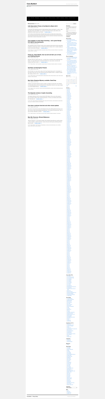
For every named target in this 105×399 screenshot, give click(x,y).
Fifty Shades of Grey (41, 100)
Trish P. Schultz (69, 383)
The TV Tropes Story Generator (71, 333)
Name (67, 29)
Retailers (66, 17)
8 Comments (44, 36)
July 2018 (68, 181)
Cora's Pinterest (69, 280)
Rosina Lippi (68, 375)
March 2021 (68, 150)
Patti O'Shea (68, 372)
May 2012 (68, 254)
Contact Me (42, 17)
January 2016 (69, 211)
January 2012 (69, 258)
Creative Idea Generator (70, 325)
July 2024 (68, 111)
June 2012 (68, 253)
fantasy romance (58, 33)
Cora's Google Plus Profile (70, 277)
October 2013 (69, 237)
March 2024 (68, 115)
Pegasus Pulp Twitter (70, 291)
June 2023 (68, 124)
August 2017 (68, 192)
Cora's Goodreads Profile (70, 276)
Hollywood (50, 100)
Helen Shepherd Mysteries (46, 88)
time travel (59, 35)
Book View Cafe (69, 301)
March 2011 (68, 268)
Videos (29, 19)
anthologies (42, 33)
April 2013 (68, 243)
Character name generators (70, 324)
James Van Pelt (69, 359)
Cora (37, 27)
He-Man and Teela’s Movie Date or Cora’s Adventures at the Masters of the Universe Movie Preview (71, 53)
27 (73, 83)
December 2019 (69, 165)
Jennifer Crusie (69, 363)
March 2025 (68, 103)
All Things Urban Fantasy (70, 299)
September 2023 (69, 121)
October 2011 (69, 261)
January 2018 (69, 187)
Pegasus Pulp (69, 290)
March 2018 (68, 185)
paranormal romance (59, 34)
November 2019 (69, 166)
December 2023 (69, 118)
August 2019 (68, 169)
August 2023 (68, 122)
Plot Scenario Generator (70, 330)
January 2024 (69, 117)
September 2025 (69, 98)
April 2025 (68, 102)
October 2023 (69, 120)
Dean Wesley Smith (69, 356)
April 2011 (68, 267)
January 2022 (69, 140)
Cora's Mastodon (69, 279)
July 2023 (68, 123)
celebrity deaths (45, 75)
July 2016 (68, 205)
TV (33, 49)
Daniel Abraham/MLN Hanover (71, 354)
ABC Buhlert (68, 275)
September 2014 (69, 226)
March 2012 (68, 256)
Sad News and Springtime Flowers (37, 68)
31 (68, 84)
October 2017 (69, 190)
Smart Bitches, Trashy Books (71, 312)
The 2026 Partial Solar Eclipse (71, 39)
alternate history (38, 33)
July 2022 (68, 134)
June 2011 (68, 265)
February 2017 (69, 198)
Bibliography (37, 17)
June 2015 (68, 218)
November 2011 (69, 260)
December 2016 (69, 200)
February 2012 (69, 257)
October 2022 (69, 131)
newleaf (68, 344)
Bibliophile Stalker (69, 300)
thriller (31, 125)
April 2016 (68, 208)
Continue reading (48, 32)
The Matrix (33, 101)
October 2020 (69, 155)
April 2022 (68, 137)
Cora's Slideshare (69, 281)
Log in (68, 390)
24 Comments (41, 101)
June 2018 (68, 182)
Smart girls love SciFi (70, 313)
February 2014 (69, 233)
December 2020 (69, 153)
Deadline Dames (69, 355)
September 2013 (69, 238)
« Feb (67, 85)
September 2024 (69, 109)
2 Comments (59, 63)
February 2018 (69, 186)
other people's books (53, 34)
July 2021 (68, 146)
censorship (39, 63)
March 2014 (68, 232)
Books (32, 33)
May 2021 (68, 148)
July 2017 (68, 193)
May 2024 (68, 113)
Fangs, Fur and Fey (69, 304)
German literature (53, 75)
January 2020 (69, 164)
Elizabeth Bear (69, 357)
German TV (56, 49)
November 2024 (69, 107)
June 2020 (68, 159)
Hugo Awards (61, 49)
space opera (48, 35)
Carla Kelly (68, 351)
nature (57, 75)
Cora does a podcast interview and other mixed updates (43, 105)
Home (29, 17)
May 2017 (68, 195)
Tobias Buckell (69, 381)
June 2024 (68, 112)
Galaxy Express (69, 305)
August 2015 (68, 216)
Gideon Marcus (69, 58)
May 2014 (68, 230)
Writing (34, 63)
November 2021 (69, 142)
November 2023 (69, 119)
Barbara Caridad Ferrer (70, 349)
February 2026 (69, 93)
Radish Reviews (69, 309)
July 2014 (68, 228)
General (34, 75)
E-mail (67, 31)
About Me (32, 17)
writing (34, 125)
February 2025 (69, 104)
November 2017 (69, 189)
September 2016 (69, 203)
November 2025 (69, 96)
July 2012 (68, 252)
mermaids (42, 34)
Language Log (69, 339)
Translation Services (72, 17)
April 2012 (68, 255)
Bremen (40, 113)
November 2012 (69, 248)
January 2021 (69, 152)
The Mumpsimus (69, 316)
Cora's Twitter (69, 283)
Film (31, 100)
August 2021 (68, 145)
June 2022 (68, 135)
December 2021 (69, 141)
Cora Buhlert (32, 4)
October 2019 (69, 167)
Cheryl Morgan (69, 353)
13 (73, 80)
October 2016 (69, 202)
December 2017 (69, 188)
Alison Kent (68, 347)
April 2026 (68, 91)
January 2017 (69, 199)
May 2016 (68, 207)
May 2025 (68, 101)
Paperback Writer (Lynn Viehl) (71, 370)
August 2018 (68, 180)
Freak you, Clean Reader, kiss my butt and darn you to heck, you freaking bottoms (44, 55)
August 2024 (68, 110)
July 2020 (68, 158)
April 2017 (68, 196)
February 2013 (69, 245)
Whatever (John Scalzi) (70, 384)
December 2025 (69, 95)
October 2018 (69, 178)
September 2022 (69, 132)
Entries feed (68, 391)
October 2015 (69, 214)
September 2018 (69, 179)
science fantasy (36, 35)
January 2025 (69, 105)
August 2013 (68, 239)
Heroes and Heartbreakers (70, 306)
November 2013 (69, 236)
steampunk (51, 35)
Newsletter (62, 17)
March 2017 (68, 197)
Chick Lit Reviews (69, 302)
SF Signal (68, 311)
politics (32, 50)
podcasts (29, 50)
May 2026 (68, 90)
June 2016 (68, 206)
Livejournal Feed (69, 287)
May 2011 (68, 266)
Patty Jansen (68, 373)
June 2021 (68, 147)
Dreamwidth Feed (69, 285)
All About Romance (69, 298)
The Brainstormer (69, 332)
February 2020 (69, 163)
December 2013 (69, 235)
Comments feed (69, 392)
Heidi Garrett (68, 358)
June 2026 (68, 89)
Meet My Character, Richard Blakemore (38, 117)
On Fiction (68, 308)
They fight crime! (69, 334)
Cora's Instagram (69, 278)
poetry (62, 75)
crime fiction (37, 88)
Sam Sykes (68, 376)
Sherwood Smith (69, 378)
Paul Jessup (68, 374)
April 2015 (68, 220)
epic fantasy (52, 33)
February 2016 (69, 210)
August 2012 (68, 251)
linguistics (52, 63)
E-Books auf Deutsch (52, 17)
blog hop (39, 124)
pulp (56, 124)
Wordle (68, 335)
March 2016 (68, 209)
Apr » (76, 85)
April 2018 (68, 184)
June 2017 (68, 194)
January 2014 (69, 234)
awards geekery (39, 49)
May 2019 (68, 172)
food (43, 113)
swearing (55, 63)
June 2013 (68, 241)
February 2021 (69, 151)
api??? (68, 69)
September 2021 (69, 144)
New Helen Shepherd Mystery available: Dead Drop (42, 80)
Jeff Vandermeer (69, 362)
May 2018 (68, 183)
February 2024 (69, 116)
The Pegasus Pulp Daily (70, 293)
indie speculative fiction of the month (35, 34)
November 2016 (69, 201)
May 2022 (68, 136)
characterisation (43, 124)
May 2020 (68, 160)
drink (42, 113)
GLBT (29, 34)
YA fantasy (34, 36)
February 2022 (69, 139)
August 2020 (68, 157)
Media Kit (58, 17)
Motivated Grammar (69, 341)
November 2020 (69, 154)
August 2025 (68, 99)
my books (51, 88)
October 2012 (69, 249)
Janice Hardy (68, 360)
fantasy (49, 75)
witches (31, 36)
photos (60, 75)
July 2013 (68, 240)
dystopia (48, 33)
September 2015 (69, 215)
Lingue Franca (69, 340)
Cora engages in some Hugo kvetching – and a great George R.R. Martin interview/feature (44, 41)
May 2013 (68, 242)
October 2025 (69, 97)
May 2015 (68, 219)
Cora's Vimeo (69, 284)
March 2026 (68, 92)
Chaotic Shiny (69, 323)
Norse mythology (46, 34)
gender (46, 100)
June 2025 (68, 100)
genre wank (53, 49)
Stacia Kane (68, 379)
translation (29, 76)
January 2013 (69, 246)
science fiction (41, 35)
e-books (43, 63)
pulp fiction (59, 124)
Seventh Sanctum (69, 331)
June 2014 (68, 229)
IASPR (68, 307)
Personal (34, 113)
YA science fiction (38, 36)
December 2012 (69, 247)
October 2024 (69, 108)
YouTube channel (69, 295)
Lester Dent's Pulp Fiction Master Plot (72, 328)
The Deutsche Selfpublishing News (71, 292)
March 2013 (68, 244)
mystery (55, 88)
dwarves (45, 33)
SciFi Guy (68, 310)
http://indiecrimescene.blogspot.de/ (71, 286)
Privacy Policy (35, 396)
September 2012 (69, 250)
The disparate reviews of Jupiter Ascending (40, 93)
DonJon (68, 326)
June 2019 (68, 171)
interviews (48, 113)
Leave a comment (34, 76)
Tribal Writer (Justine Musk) (70, 382)
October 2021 (69, 143)
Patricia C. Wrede (69, 371)
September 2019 (69, 168)
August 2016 (68, 204)
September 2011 (69, 262)
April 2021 (68, 149)
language (49, 63)
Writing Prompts (69, 336)
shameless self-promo (59, 88)
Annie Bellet (68, 348)
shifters (44, 35)
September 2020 (69, 156)
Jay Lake (68, 361)
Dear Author (68, 303)
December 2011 (69, 259)
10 (68, 80)
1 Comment (35, 50)
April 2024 (68, 114)
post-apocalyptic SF (31, 35)
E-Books (46, 17)
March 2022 (68, 138)
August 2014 (68, 227)
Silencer (29, 125)
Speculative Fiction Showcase (71, 314)
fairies (55, 33)
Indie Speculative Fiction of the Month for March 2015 (43, 26)
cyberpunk (36, 100)
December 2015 (69, 212)
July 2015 (68, 217)
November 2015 (69, 213)
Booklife (68, 350)
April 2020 (68, 161)
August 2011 (68, 263)
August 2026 (68, 88)
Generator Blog (69, 327)
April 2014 (68, 231)
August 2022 (68, 133)
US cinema (37, 101)
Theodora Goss (69, 380)
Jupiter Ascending (55, 100)
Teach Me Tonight (69, 315)
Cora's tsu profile (69, 282)
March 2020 (68, 162)
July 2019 (68, 170)
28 (74, 83)
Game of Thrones (48, 49)
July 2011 (68, 264)
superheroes (55, 35)
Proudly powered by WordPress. (71, 396)
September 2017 (69, 191)
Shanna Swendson (69, 377)
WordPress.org (69, 393)
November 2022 (69, 130)
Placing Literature (69, 329)
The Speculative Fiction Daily (71, 294)
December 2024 (69, 106)
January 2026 (69, 94)
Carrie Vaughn (69, 352)
